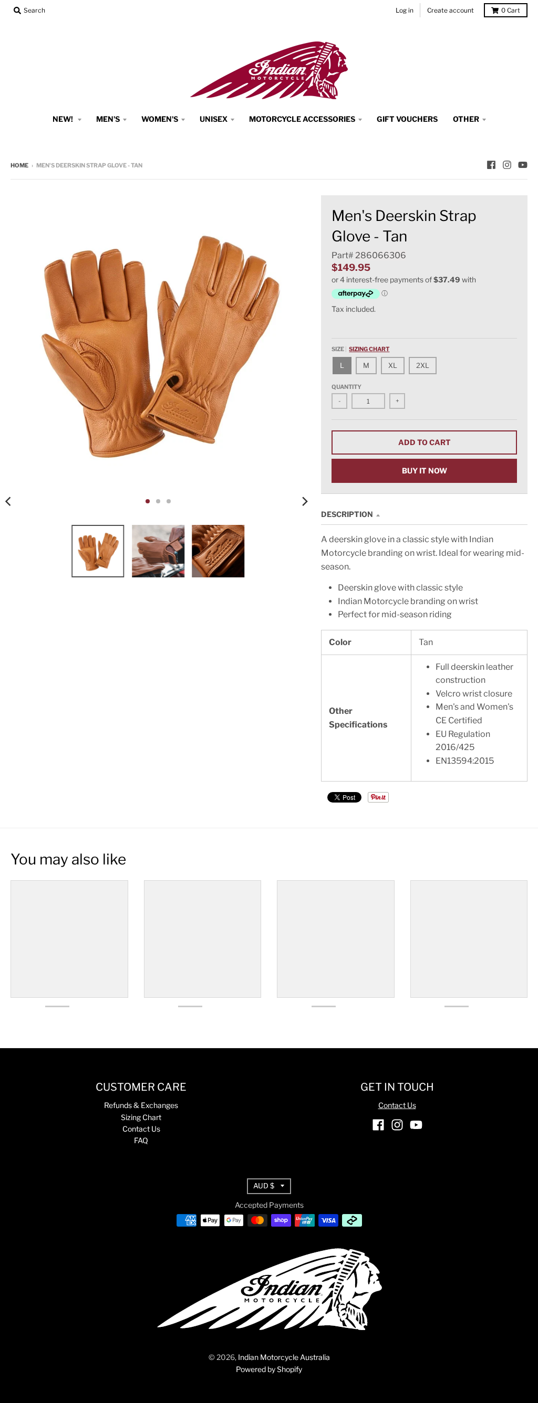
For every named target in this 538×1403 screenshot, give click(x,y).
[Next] (304, 501)
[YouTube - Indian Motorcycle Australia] (522, 165)
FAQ (141, 1140)
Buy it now (424, 470)
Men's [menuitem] (108, 118)
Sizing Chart (369, 349)
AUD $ (263, 1186)
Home (19, 165)
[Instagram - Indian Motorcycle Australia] (507, 165)
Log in (404, 10)
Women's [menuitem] (159, 118)
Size (360, 349)
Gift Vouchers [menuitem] (407, 118)
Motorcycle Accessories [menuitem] (302, 118)
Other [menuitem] (466, 118)
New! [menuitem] (64, 118)
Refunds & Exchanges (141, 1105)
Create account (450, 10)
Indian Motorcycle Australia (284, 1357)
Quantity (346, 387)
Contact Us (141, 1128)
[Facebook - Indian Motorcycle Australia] (491, 165)
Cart (510, 10)
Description (347, 514)
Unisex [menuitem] (213, 118)
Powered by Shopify (269, 1369)
